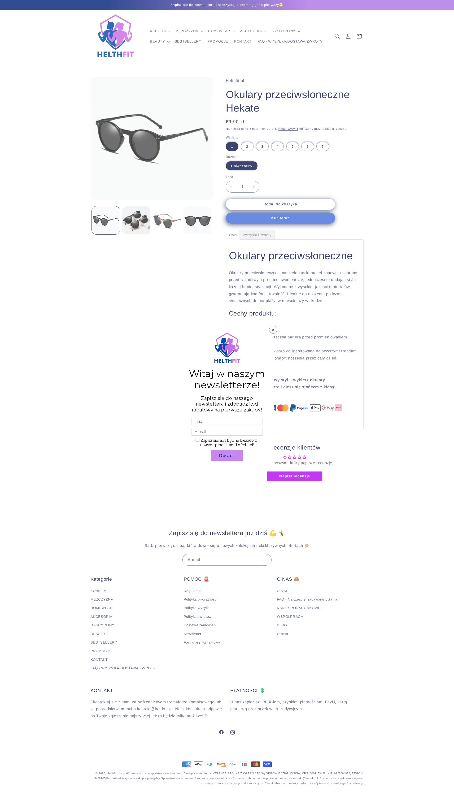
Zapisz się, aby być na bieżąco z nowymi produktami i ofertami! (228, 442)
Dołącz (227, 455)
